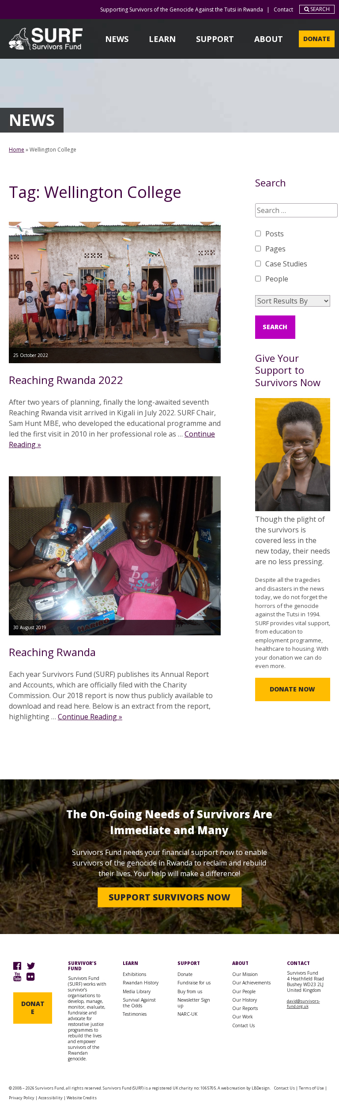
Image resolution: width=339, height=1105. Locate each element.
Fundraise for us (194, 983)
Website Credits (82, 1098)
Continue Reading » (90, 716)
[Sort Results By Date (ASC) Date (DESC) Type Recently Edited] (292, 301)
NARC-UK (187, 1014)
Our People (244, 991)
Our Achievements (251, 983)
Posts (274, 234)
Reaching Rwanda (52, 652)
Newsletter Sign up (193, 1003)
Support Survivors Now (169, 897)
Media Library (137, 991)
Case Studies (286, 264)
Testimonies (135, 1014)
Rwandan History (140, 983)
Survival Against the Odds (139, 1003)
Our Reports (245, 1008)
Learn (162, 39)
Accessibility (50, 1098)
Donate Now (292, 689)
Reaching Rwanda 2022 (66, 379)
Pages (275, 249)
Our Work (242, 1017)
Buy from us (189, 991)
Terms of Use (311, 1088)
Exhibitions (134, 974)
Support (215, 39)
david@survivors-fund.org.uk (303, 1003)
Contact (283, 9)
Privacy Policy (21, 1098)
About (268, 39)
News (116, 39)
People (276, 279)
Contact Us (243, 1025)
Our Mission (245, 974)
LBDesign (261, 1088)
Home (16, 149)
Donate (316, 38)
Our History (244, 1000)
